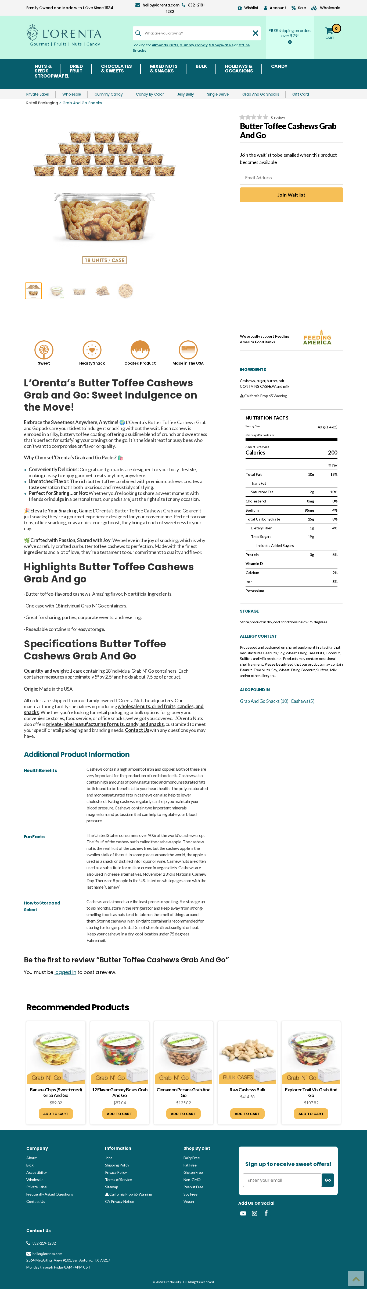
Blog (30, 1165)
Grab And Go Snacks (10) (264, 701)
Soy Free (190, 1194)
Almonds (160, 45)
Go (328, 1180)
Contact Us (35, 1201)
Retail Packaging (42, 103)
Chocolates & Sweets (116, 69)
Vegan (189, 1201)
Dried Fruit (76, 69)
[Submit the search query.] (138, 33)
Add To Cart (56, 1114)
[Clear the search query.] (255, 33)
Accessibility (36, 1172)
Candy (279, 66)
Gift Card (300, 94)
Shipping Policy (117, 1165)
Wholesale (71, 94)
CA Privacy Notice (119, 1201)
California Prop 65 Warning (130, 1194)
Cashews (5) (303, 701)
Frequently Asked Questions (49, 1194)
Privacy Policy (116, 1172)
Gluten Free (193, 1172)
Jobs (109, 1157)
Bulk (201, 66)
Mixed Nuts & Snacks (164, 69)
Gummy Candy (193, 45)
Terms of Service (118, 1179)
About (31, 1157)
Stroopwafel (52, 76)
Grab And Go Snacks (260, 94)
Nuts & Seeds (43, 69)
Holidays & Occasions (239, 69)
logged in (65, 972)
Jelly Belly (185, 94)
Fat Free (190, 1165)
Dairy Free (192, 1157)
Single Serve (218, 94)
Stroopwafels (221, 45)
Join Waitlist (291, 195)
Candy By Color (150, 94)
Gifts (173, 45)
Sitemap (111, 1187)
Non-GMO (192, 1179)
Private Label (37, 94)
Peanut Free (193, 1187)
